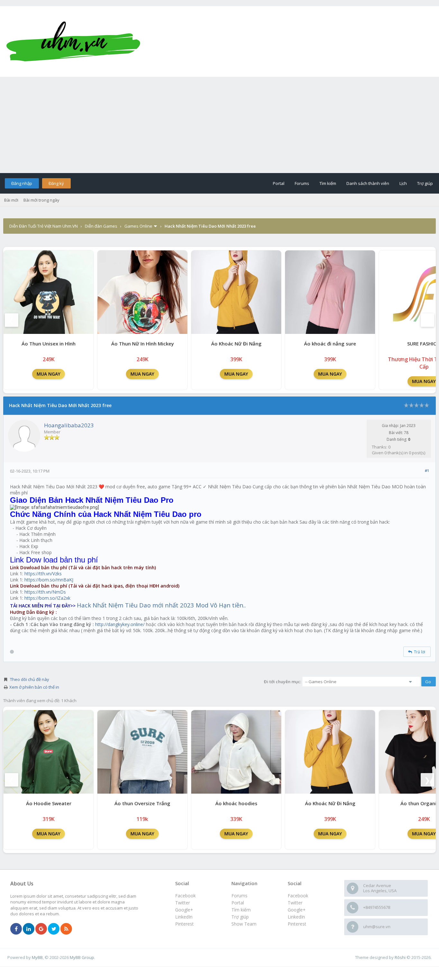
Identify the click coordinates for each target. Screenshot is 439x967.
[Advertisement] (219, 125)
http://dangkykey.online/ (120, 624)
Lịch (403, 183)
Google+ (297, 910)
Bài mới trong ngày (41, 200)
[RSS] (66, 929)
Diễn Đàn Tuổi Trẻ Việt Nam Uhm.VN (43, 226)
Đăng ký (56, 183)
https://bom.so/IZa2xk (47, 598)
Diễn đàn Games (101, 226)
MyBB (37, 957)
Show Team (243, 924)
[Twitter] (53, 929)
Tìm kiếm (327, 183)
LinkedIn (296, 917)
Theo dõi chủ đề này (29, 679)
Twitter (295, 903)
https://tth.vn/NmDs (45, 592)
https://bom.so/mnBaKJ (48, 580)
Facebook (298, 896)
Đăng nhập (21, 183)
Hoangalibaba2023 (69, 425)
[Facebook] (16, 929)
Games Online (138, 226)
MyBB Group (82, 957)
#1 (427, 470)
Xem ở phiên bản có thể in (34, 687)
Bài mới (11, 200)
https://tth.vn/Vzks (43, 574)
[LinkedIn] (28, 929)
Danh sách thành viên (367, 183)
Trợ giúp (425, 183)
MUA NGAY (48, 374)
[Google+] (41, 929)
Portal (278, 183)
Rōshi (400, 957)
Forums (302, 183)
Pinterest (297, 924)
